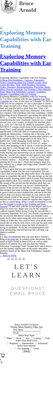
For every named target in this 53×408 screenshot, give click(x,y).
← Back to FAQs (8, 255)
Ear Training (23, 348)
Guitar (36, 348)
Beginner (13, 343)
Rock (18, 338)
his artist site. (13, 239)
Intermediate (28, 343)
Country (37, 338)
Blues (9, 338)
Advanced (42, 343)
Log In (47, 21)
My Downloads (30, 21)
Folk (47, 338)
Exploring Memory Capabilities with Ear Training (25, 63)
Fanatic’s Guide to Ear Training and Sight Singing (23, 205)
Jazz (27, 338)
